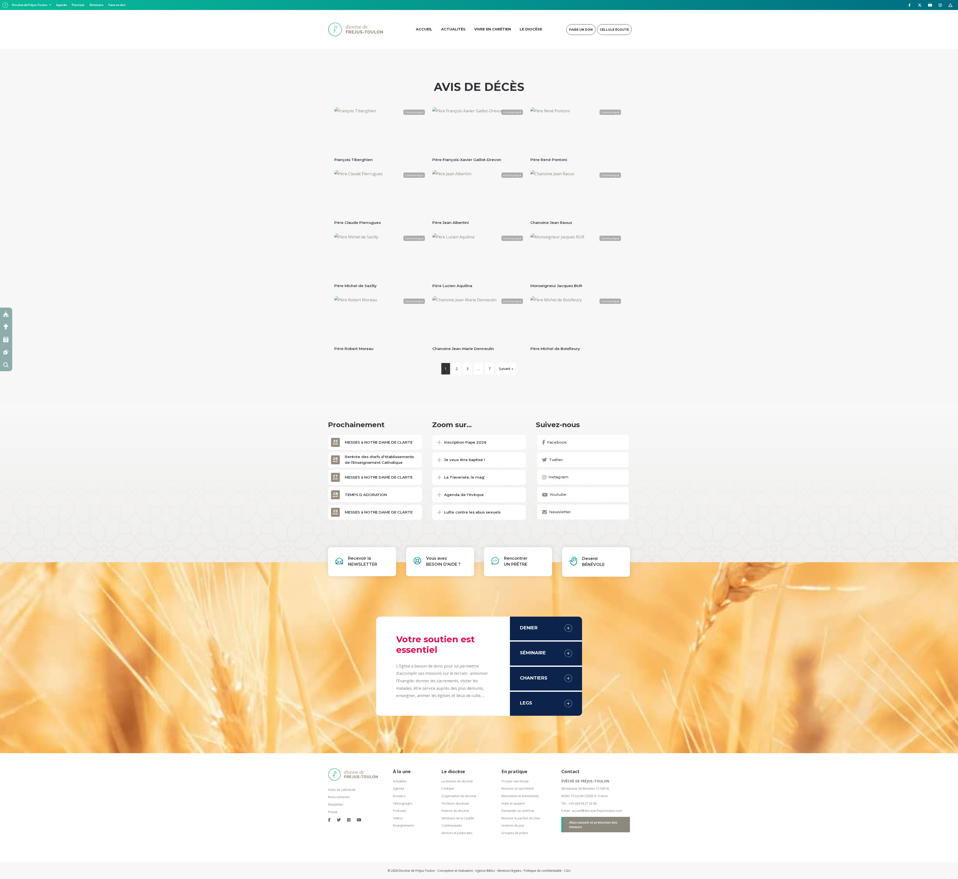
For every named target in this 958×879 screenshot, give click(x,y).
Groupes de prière (514, 833)
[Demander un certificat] (6, 352)
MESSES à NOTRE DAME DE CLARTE (379, 442)
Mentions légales (509, 871)
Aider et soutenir (513, 803)
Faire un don (117, 5)
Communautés (451, 825)
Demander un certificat (517, 811)
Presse (333, 812)
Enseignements (404, 825)
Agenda (61, 5)
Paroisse (78, 5)
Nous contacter (339, 797)
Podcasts (399, 811)
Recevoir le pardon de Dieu (520, 818)
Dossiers (399, 796)
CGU (567, 871)
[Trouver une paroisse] (6, 314)
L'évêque (447, 788)
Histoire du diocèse (455, 811)
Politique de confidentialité (543, 871)
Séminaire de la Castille (457, 818)
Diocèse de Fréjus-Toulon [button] (30, 5)
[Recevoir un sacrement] (6, 326)
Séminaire (96, 5)
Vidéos (398, 818)
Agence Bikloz (485, 871)
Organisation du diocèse (458, 796)
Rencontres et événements (520, 796)
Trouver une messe (515, 781)
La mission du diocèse (457, 781)
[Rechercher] (6, 364)
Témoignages (402, 803)
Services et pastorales (456, 833)
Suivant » (506, 368)
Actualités (400, 781)
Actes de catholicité (342, 790)
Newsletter (335, 804)
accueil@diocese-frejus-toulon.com (597, 811)
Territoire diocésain (455, 803)
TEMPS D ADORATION (366, 494)
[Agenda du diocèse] (6, 339)
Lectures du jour (512, 825)
